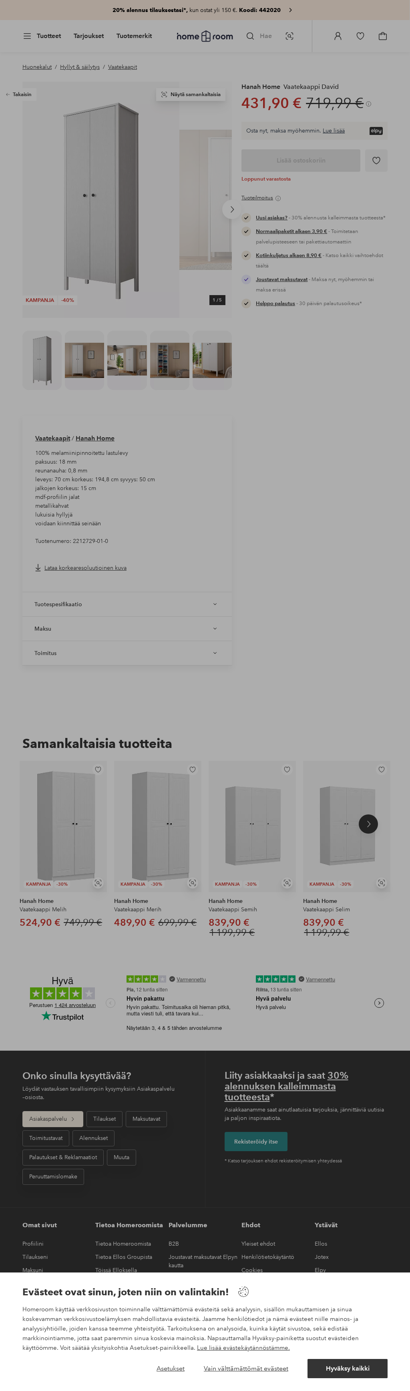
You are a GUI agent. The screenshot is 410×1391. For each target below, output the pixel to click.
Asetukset (171, 1368)
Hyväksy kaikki (348, 1368)
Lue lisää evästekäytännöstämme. (243, 1347)
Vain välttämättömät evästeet (246, 1368)
